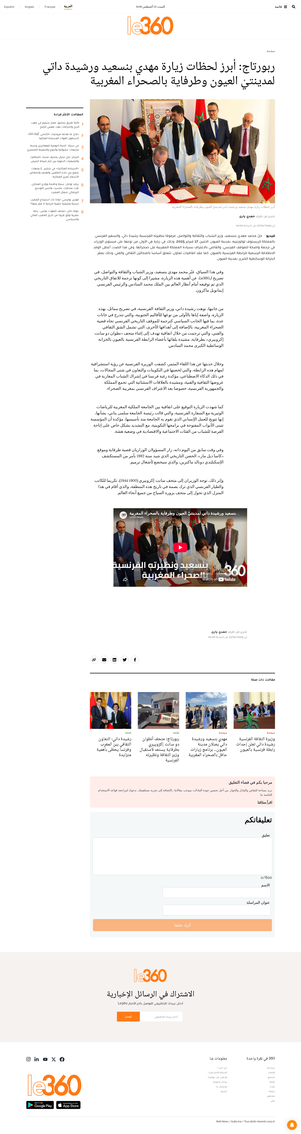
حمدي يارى (247, 216)
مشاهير (271, 1096)
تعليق (266, 835)
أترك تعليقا (182, 925)
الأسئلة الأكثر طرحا (217, 1072)
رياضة (272, 1091)
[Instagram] (28, 1059)
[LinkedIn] (36, 1059)
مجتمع (271, 1077)
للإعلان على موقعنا (217, 1077)
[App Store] (68, 1104)
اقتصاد (271, 1072)
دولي (272, 1100)
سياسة (271, 51)
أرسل (128, 1016)
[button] (292, 1125)
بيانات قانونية (220, 1081)
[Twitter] (53, 1059)
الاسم (265, 885)
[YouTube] (45, 1059)
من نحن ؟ (222, 1067)
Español (9, 6)
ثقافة (272, 1081)
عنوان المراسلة (258, 902)
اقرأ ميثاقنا (265, 802)
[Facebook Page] (62, 1059)
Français (50, 6)
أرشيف (223, 1091)
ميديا (272, 1086)
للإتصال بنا (221, 1086)
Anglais (29, 6)
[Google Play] (40, 1104)
